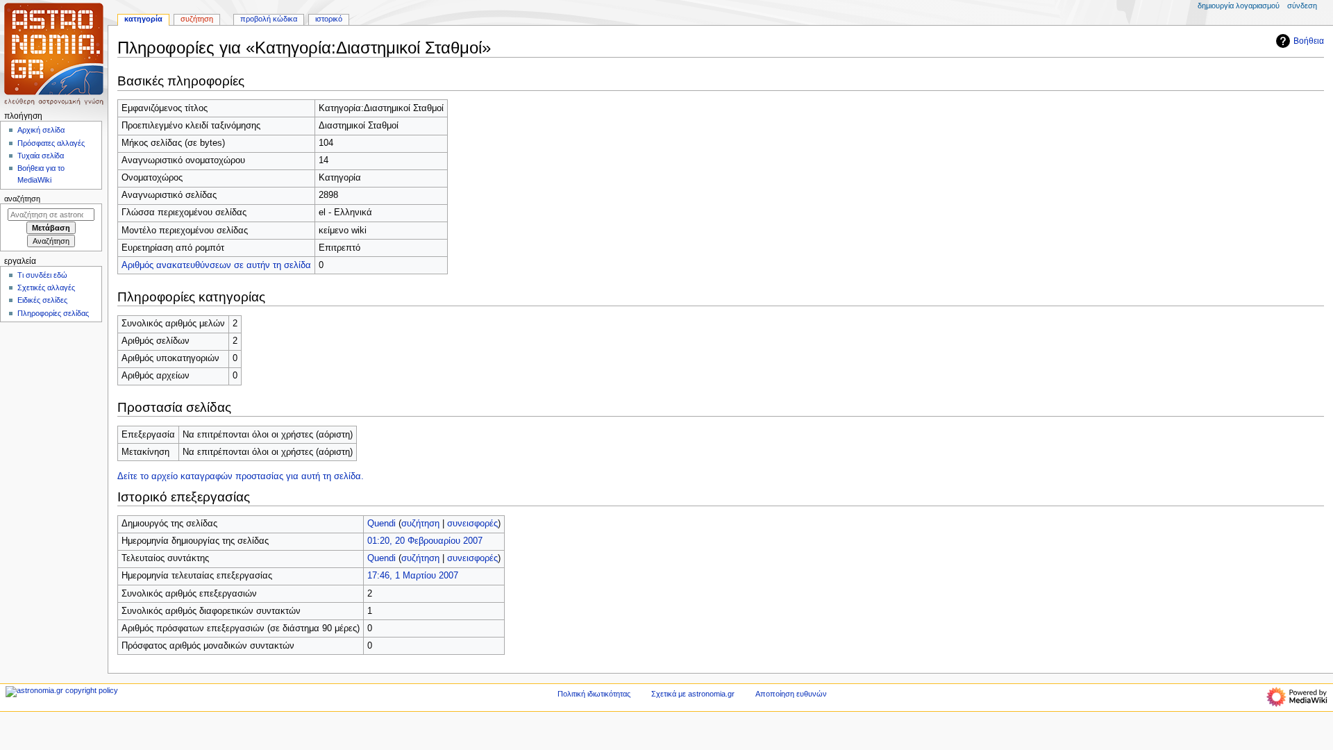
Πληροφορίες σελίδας (53, 313)
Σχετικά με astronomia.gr (693, 694)
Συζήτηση (197, 19)
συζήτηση (420, 523)
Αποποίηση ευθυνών (791, 694)
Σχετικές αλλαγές (46, 287)
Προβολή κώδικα (268, 19)
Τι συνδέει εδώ (42, 275)
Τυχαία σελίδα (40, 155)
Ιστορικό (328, 19)
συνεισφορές (472, 523)
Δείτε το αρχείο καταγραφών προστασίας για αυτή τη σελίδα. (240, 476)
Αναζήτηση (22, 198)
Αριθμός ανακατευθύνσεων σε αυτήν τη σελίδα (216, 265)
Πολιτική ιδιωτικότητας (593, 694)
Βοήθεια (1308, 41)
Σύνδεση (1302, 5)
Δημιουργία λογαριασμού (1239, 5)
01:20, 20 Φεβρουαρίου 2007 (425, 541)
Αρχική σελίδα (41, 130)
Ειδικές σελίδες (42, 300)
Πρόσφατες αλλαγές (51, 143)
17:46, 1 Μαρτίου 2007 (412, 576)
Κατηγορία (143, 19)
